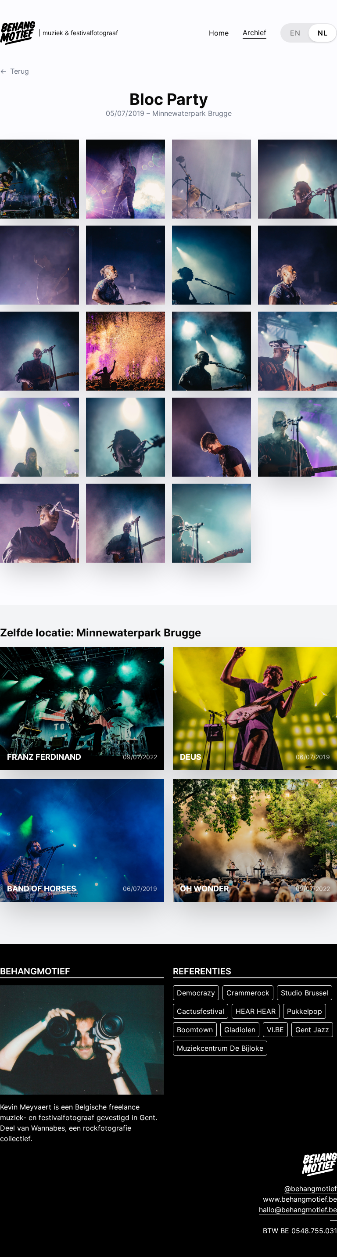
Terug (14, 71)
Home (219, 33)
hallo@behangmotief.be (298, 1209)
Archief (254, 32)
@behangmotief (310, 1188)
